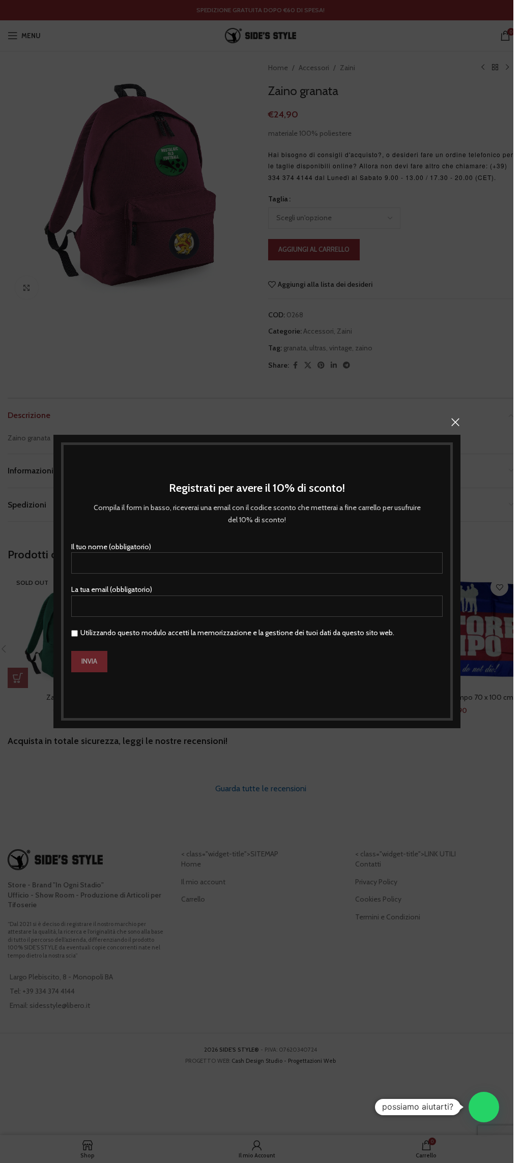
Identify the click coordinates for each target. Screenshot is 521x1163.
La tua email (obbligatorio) (111, 589)
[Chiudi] (455, 422)
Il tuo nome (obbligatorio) (111, 546)
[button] (484, 1107)
